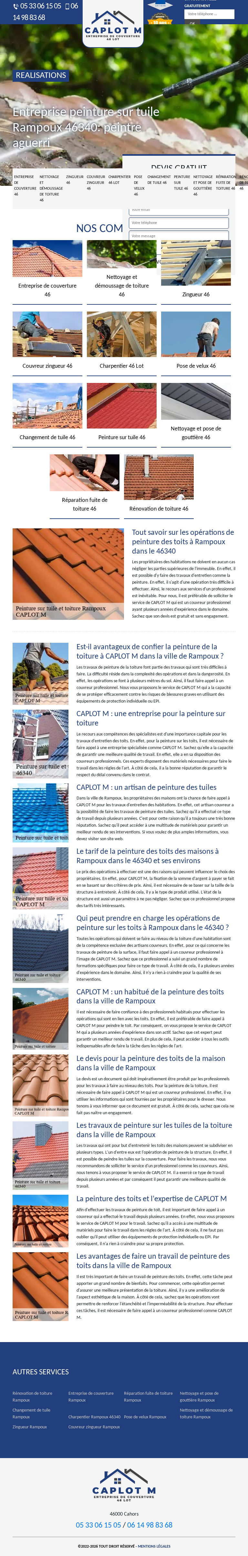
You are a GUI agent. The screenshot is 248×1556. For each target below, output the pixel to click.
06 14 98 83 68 (149, 1526)
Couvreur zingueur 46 (96, 183)
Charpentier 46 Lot (119, 180)
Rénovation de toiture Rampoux (32, 1397)
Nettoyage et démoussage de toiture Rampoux (206, 1414)
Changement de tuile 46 (159, 180)
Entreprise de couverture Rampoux (91, 1397)
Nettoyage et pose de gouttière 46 (203, 185)
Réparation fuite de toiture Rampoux (148, 1397)
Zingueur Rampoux (30, 1427)
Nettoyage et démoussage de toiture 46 (51, 188)
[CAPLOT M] (124, 1484)
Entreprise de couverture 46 (25, 185)
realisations (41, 75)
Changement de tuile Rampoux (31, 1414)
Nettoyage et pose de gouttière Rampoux (199, 1397)
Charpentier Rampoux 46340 (94, 1417)
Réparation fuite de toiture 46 (226, 183)
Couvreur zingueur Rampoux (94, 1427)
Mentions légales (154, 1547)
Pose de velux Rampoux (145, 1417)
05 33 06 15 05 (40, 6)
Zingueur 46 (75, 180)
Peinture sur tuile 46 (182, 183)
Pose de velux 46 (139, 185)
